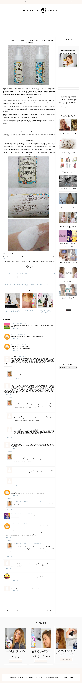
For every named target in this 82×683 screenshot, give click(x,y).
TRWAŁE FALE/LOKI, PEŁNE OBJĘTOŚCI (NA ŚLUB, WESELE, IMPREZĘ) (68, 226)
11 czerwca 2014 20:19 (39, 501)
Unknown (13, 334)
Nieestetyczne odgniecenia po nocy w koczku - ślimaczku (68, 299)
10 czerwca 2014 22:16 (24, 442)
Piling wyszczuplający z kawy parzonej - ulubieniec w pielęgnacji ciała (16, 284)
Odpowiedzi (9, 368)
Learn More (66, 677)
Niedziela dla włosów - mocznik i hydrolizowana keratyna (68, 207)
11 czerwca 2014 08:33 (26, 513)
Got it (71, 677)
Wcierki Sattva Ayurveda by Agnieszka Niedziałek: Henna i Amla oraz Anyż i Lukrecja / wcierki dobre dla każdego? (68, 52)
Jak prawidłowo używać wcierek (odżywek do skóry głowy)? (66, 651)
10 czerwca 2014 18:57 (23, 334)
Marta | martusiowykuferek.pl (22, 501)
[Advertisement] (41, 24)
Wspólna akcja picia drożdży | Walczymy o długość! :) (68, 152)
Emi (12, 344)
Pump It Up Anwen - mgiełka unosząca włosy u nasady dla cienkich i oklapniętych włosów (41, 651)
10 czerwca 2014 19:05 (20, 344)
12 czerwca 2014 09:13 (23, 523)
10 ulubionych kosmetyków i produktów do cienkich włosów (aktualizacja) (15, 651)
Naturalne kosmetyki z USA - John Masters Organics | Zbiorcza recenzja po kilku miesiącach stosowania (45, 311)
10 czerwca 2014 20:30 (24, 383)
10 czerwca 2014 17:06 (21, 323)
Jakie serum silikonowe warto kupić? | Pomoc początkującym (68, 171)
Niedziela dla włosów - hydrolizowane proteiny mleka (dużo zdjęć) (42, 284)
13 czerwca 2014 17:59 (39, 543)
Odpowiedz (15, 328)
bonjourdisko (15, 513)
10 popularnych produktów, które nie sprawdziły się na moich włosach (68, 245)
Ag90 (12, 323)
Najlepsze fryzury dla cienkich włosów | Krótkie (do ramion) (68, 133)
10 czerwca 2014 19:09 (24, 356)
